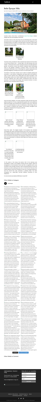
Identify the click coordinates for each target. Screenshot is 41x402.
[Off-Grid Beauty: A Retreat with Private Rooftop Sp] (29, 194)
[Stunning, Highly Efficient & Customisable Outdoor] (12, 260)
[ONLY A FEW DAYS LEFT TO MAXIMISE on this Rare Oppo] (29, 326)
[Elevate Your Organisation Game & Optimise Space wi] (12, 343)
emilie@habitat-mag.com (12, 379)
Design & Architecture (22, 11)
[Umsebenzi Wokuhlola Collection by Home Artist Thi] (29, 227)
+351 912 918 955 (13, 376)
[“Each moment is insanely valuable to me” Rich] (12, 326)
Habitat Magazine (8, 11)
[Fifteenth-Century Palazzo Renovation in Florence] (12, 227)
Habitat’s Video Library (13, 394)
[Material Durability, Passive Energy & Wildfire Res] (29, 277)
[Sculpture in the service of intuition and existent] (12, 194)
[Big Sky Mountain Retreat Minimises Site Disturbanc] (29, 244)
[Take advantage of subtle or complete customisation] (12, 277)
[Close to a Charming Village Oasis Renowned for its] (12, 310)
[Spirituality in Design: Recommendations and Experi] (29, 211)
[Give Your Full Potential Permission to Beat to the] (29, 343)
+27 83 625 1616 (15, 375)
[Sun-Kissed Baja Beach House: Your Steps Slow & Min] (12, 211)
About (30, 394)
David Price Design (28, 36)
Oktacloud (32, 400)
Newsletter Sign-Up (23, 394)
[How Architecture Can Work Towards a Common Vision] (29, 310)
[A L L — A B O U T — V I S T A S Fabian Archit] (29, 260)
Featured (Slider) (30, 11)
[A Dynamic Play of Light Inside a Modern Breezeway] (29, 293)
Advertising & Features (17, 395)
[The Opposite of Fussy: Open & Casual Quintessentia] (12, 293)
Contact (25, 395)
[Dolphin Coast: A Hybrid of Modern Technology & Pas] (12, 244)
